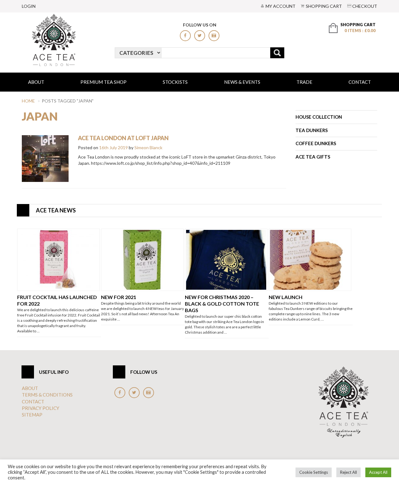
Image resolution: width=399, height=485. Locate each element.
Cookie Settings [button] (313, 472)
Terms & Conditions (47, 394)
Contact (360, 82)
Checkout (364, 6)
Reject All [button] (348, 472)
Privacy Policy (40, 408)
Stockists (175, 82)
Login (29, 6)
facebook (185, 35)
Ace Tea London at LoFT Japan (123, 138)
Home (28, 100)
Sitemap (32, 414)
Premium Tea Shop (103, 82)
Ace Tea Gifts (313, 156)
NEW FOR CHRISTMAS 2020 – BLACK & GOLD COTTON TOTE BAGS (222, 303)
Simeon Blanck (148, 147)
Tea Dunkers (312, 130)
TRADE (304, 82)
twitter (199, 35)
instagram (214, 35)
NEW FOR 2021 (118, 297)
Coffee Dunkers (316, 143)
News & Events (242, 82)
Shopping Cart (324, 6)
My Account (281, 6)
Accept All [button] (378, 472)
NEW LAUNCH (285, 297)
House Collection (319, 117)
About (36, 82)
